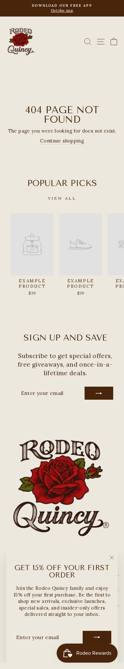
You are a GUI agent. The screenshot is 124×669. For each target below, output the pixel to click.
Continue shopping (62, 141)
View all (62, 198)
